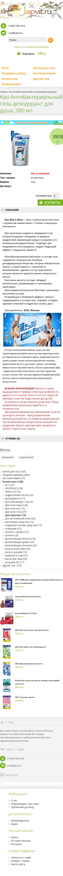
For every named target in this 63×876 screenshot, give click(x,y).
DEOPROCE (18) (14, 488)
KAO (33, 181)
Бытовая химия (44, 73)
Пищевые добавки (15, 73)
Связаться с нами (21, 857)
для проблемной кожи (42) (20, 518)
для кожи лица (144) (16, 505)
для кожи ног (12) (15, 508)
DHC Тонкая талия (24, 697)
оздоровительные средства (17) (23, 525)
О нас (14, 800)
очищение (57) (13, 528)
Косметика (9, 79)
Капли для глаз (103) (14, 471)
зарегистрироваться (37, 46)
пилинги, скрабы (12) (17, 531)
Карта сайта (18, 864)
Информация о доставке (25, 803)
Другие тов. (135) (12, 565)
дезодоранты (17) (15, 498)
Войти (18, 46)
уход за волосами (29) (17, 548)
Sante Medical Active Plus (28, 596)
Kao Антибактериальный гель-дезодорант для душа (33, 91)
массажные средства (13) (19, 521)
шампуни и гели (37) (16, 555)
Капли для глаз (44, 68)
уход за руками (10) (16, 552)
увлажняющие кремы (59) (19, 542)
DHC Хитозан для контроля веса (32, 630)
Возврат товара (20, 860)
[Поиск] (50, 40)
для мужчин (8, 457)
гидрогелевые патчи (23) (19, 495)
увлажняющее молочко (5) (20, 538)
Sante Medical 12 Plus (26, 613)
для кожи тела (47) (16, 511)
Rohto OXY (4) (12, 491)
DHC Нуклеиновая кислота (29, 663)
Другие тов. (41, 79)
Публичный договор (22, 807)
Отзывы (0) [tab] (12, 438)
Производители (20, 820)
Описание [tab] (12, 209)
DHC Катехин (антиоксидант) (30, 647)
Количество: (44, 196)
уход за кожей (26, 457)
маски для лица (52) (16, 558)
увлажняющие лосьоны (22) (21, 545)
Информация (11, 84)
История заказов (21, 840)
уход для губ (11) (14, 562)
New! (5, 68)
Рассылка (16, 844)
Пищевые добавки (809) (16, 474)
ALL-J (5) (9, 484)
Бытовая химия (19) (14, 478)
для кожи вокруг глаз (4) (19, 501)
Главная (3, 91)
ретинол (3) (11, 535)
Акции (14, 823)
